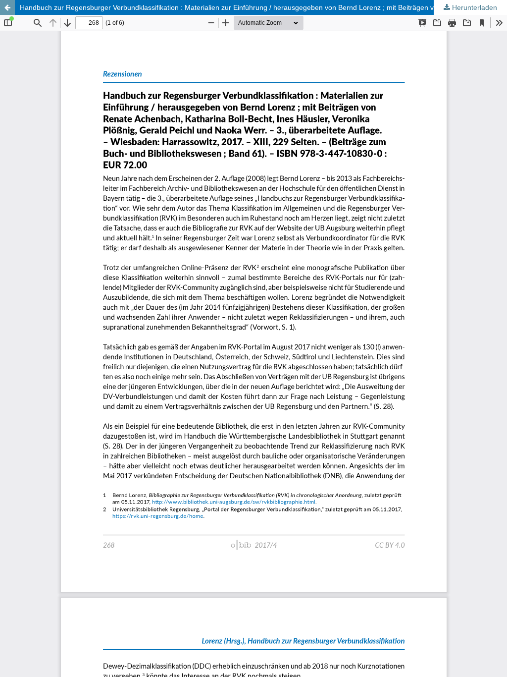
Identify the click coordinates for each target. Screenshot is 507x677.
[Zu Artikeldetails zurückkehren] (7, 7)
